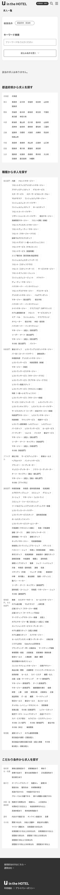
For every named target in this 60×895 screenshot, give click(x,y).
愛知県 (38, 127)
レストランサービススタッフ (22, 515)
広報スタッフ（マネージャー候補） (25, 608)
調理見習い (41, 354)
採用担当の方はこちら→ (15, 864)
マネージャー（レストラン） (34, 497)
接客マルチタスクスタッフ (22, 238)
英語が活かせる (18, 792)
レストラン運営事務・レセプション (25, 424)
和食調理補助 (36, 541)
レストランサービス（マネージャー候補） (28, 398)
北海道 (14, 96)
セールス (24, 674)
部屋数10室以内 (18, 835)
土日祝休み (42, 802)
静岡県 (30, 127)
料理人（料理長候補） (38, 550)
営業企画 (15, 710)
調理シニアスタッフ (19, 563)
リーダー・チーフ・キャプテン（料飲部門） (28, 442)
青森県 (14, 102)
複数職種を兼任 (39, 688)
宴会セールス (30, 701)
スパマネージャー (36, 635)
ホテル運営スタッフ (19, 635)
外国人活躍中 (29, 822)
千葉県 (46, 112)
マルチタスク (17, 198)
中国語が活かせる (33, 792)
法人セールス (43, 701)
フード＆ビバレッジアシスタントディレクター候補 (31, 506)
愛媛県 (30, 148)
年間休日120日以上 (19, 806)
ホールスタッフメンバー (21, 519)
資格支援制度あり (18, 768)
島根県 (22, 143)
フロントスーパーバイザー (22, 212)
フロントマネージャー (26, 181)
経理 (13, 692)
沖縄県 (31, 158)
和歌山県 (15, 137)
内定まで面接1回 (18, 816)
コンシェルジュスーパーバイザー (24, 203)
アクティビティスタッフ (21, 190)
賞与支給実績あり (31, 773)
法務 (26, 692)
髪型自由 (24, 787)
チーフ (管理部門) (43, 679)
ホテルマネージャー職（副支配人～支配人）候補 (30, 622)
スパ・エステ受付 (18, 718)
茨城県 (14, 112)
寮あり (43, 768)
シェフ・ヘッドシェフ (44, 563)
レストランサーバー (45, 402)
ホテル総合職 (17, 604)
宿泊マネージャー (46, 216)
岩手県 (22, 102)
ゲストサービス (39, 190)
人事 (19, 692)
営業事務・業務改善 (43, 652)
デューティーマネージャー (22, 282)
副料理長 (44, 559)
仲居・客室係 (39, 321)
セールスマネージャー (44, 600)
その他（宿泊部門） (19, 343)
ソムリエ (28, 433)
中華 (13, 576)
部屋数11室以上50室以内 (37, 835)
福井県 (38, 122)
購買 (31, 696)
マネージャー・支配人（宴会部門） (25, 437)
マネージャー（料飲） (20, 367)
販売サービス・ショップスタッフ (24, 714)
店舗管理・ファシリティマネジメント (41, 670)
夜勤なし (32, 802)
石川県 (30, 122)
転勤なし (34, 783)
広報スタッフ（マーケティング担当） (26, 613)
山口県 (46, 143)
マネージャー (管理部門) (21, 683)
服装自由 (15, 787)
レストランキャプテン (20, 406)
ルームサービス (48, 428)
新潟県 (14, 122)
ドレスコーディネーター (21, 469)
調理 (36, 568)
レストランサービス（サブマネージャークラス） (30, 380)
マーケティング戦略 (46, 648)
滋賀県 (14, 132)
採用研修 (15, 674)
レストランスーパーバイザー (42, 406)
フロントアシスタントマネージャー (25, 225)
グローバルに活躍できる (21, 796)
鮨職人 (35, 559)
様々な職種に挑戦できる (42, 796)
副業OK (44, 783)
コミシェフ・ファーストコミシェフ (25, 502)
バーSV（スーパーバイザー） (23, 354)
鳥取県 (14, 143)
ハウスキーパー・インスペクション (25, 286)
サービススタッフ (44, 313)
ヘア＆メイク (17, 460)
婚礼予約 (15, 456)
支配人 (42, 617)
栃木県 (22, 112)
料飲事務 (15, 420)
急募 (46, 816)
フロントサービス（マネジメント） (25, 247)
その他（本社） (18, 727)
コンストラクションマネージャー (24, 666)
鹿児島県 (23, 158)
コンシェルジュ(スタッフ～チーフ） (25, 260)
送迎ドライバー (45, 714)
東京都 (14, 116)
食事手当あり (17, 773)
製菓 (31, 563)
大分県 (46, 154)
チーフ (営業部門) (39, 683)
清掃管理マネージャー (20, 220)
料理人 (52, 550)
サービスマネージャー (46, 269)
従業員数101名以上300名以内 (23, 831)
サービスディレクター (29, 456)
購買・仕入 (48, 674)
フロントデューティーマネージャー (25, 229)
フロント (31, 313)
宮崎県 (14, 158)
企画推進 (30, 652)
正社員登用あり (47, 773)
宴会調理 (31, 576)
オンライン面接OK (35, 816)
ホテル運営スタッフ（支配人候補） (25, 630)
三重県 (46, 127)
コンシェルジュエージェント (22, 277)
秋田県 (38, 102)
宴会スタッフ (17, 349)
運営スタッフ (17, 733)
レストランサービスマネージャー (24, 371)
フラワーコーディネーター (43, 469)
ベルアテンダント (41, 295)
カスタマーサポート (25, 600)
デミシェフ (47, 493)
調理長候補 (16, 559)
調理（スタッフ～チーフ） (36, 532)
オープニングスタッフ (20, 783)
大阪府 (30, 132)
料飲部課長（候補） (37, 362)
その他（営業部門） (29, 710)
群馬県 (30, 112)
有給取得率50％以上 (37, 806)
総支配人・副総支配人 (20, 746)
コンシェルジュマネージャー (35, 198)
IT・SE (24, 696)
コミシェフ (35, 493)
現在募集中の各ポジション (22, 661)
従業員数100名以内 (34, 827)
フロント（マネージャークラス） (24, 234)
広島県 (38, 143)
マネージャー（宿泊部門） (22, 299)
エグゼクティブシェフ (20, 493)
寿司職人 (21, 576)
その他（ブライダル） (20, 482)
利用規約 (8, 888)
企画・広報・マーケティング (23, 679)
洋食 (13, 568)
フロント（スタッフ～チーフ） (23, 269)
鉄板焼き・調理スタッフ (45, 554)
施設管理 (15, 696)
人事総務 (28, 657)
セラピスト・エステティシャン (40, 718)
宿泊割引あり (17, 777)
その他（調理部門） (19, 594)
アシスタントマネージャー (22, 295)
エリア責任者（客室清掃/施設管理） (25, 255)
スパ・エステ (36, 674)
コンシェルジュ (29, 317)
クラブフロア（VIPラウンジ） (41, 308)
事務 (13, 600)
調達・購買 (38, 657)
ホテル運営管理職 (31, 733)
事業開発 (30, 727)
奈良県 (46, 132)
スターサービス (18, 194)
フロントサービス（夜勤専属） (23, 251)
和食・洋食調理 (44, 528)
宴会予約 (51, 723)
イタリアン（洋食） (19, 572)
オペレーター (17, 321)
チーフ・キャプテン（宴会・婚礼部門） (27, 474)
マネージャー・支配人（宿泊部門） (25, 339)
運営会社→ (9, 868)
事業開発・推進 (18, 652)
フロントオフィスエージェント (23, 273)
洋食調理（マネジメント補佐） (23, 528)
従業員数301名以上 (45, 831)
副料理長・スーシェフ (20, 589)
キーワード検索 (11, 35)
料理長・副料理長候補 (31, 488)
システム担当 (17, 644)
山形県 (46, 102)
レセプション (46, 424)
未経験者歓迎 (36, 787)
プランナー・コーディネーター (23, 465)
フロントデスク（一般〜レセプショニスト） (28, 242)
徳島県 (14, 148)
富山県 (22, 122)
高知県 (38, 148)
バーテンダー (17, 433)
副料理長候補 (41, 515)
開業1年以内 (16, 822)
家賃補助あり (33, 768)
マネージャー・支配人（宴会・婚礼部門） (28, 478)
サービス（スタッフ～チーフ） (23, 402)
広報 (51, 692)
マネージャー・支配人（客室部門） (25, 330)
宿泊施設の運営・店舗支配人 (23, 737)
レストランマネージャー (41, 415)
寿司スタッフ (17, 554)
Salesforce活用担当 (32, 644)
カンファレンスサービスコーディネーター (27, 626)
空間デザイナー (45, 666)
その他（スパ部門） (19, 723)
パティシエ (47, 546)
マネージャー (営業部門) (21, 688)
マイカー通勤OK (18, 827)
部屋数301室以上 (43, 844)
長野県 (14, 127)
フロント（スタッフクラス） (22, 264)
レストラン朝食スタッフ (21, 384)
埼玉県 (38, 112)
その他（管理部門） (37, 723)
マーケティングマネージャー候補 (24, 617)
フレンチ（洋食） (36, 572)
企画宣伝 (43, 692)
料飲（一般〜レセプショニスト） (24, 393)
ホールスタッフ (39, 207)
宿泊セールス (17, 701)
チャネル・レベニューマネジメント (25, 705)
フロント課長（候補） (40, 220)
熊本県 (38, 154)
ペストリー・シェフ (19, 550)
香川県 (22, 148)
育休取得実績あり (31, 811)
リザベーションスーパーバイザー (24, 216)
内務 (13, 181)
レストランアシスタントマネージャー (39, 349)
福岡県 (14, 154)
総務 (49, 688)
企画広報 (49, 639)
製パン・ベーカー (18, 581)
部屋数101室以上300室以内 (23, 844)
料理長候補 (16, 488)
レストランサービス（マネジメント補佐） (27, 389)
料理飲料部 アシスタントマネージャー (27, 358)
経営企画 (34, 692)
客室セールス (17, 657)
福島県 (14, 106)
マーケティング (42, 696)
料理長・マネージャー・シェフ (43, 589)
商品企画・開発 (18, 670)
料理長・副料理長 (25, 568)
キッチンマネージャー (20, 541)
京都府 (22, 132)
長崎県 (30, 154)
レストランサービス (19, 362)
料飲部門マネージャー (20, 415)
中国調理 (26, 559)
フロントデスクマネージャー (23, 291)
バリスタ (37, 433)
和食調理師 (29, 554)
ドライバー (40, 277)
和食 (42, 568)
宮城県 (30, 102)
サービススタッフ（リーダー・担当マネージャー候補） (33, 411)
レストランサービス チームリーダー (25, 524)
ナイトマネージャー (19, 308)
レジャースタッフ (46, 710)
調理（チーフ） (17, 532)
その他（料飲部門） (19, 450)
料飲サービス (43, 420)
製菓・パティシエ (44, 576)
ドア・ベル (16, 317)
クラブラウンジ (43, 317)
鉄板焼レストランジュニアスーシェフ (26, 546)
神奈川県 (23, 116)
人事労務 (41, 604)
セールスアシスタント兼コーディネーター (27, 639)
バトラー (33, 343)
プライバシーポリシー (25, 888)
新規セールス (46, 456)
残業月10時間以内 (19, 802)
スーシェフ (16, 497)
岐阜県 (22, 127)
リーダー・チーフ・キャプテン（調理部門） (28, 585)
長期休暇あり (17, 811)
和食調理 (46, 488)
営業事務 (44, 705)
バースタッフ (17, 428)
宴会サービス (49, 433)
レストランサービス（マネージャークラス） (28, 376)
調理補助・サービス (19, 537)
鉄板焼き (49, 572)
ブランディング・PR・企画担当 (24, 648)
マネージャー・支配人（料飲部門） (25, 446)
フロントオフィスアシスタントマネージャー (28, 185)
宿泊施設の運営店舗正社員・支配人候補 (27, 742)
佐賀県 (22, 154)
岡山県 (30, 143)
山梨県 (46, 122)
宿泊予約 (38, 299)
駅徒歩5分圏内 (42, 822)
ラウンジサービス (28, 420)
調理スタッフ (35, 537)
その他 (47, 742)
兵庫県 (38, 132)
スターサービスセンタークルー (38, 194)
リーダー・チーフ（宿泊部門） (23, 335)
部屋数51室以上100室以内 (22, 840)
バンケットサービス (32, 460)
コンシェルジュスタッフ (21, 207)
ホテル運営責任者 (18, 313)
